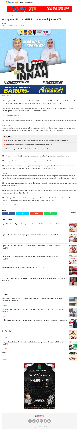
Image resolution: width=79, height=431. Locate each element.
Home (3, 16)
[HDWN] (73, 356)
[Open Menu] (2, 2)
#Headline (6, 205)
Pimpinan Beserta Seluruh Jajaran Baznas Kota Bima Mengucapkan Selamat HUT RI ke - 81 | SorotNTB (33, 343)
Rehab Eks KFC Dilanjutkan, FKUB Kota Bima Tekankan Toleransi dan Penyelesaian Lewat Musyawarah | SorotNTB (32, 299)
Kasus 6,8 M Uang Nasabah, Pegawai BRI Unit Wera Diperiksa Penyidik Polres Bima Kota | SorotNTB (32, 310)
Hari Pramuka (6, 331)
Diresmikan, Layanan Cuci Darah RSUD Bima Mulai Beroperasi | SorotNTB (27, 149)
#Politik (14, 205)
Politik (13, 16)
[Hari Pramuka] (73, 334)
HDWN (4, 353)
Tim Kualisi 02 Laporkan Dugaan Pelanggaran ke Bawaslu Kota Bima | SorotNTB (28, 144)
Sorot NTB (44, 427)
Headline (8, 16)
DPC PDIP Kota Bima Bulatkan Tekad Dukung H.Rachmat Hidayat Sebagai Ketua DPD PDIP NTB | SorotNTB (36, 140)
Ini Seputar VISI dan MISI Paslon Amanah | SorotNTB (32, 19)
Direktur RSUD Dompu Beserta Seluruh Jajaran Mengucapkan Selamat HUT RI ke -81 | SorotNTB (34, 320)
